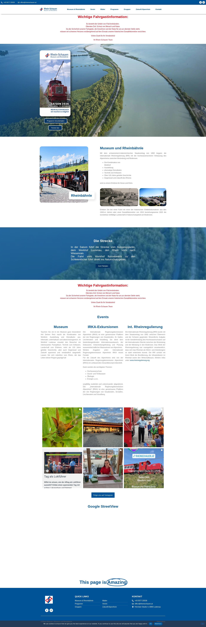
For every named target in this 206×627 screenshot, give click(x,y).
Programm (114, 9)
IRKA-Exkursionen (103, 327)
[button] (62, 427)
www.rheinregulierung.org (140, 360)
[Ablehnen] (202, 624)
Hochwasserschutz (94, 371)
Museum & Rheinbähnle (76, 9)
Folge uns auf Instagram (103, 495)
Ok (151, 624)
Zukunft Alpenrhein (143, 9)
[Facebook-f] (200, 2)
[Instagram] (203, 2)
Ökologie (90, 376)
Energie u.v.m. (92, 379)
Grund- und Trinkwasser (96, 374)
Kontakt (158, 9)
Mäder (102, 9)
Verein (92, 9)
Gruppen (127, 9)
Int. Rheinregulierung (145, 327)
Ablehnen (158, 624)
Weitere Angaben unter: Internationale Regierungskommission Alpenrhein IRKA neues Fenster (103, 352)
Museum (61, 327)
